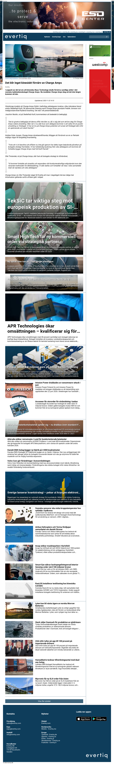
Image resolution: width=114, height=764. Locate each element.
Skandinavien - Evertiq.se (50, 741)
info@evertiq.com (13, 735)
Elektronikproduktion (11, 78)
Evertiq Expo (56, 37)
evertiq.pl (99, 32)
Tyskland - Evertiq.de (49, 735)
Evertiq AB (15, 37)
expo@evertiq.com (13, 729)
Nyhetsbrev (72, 37)
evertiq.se (107, 32)
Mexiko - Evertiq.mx (48, 729)
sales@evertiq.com (14, 723)
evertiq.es (74, 32)
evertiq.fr (82, 32)
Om (64, 37)
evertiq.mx (90, 32)
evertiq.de (66, 32)
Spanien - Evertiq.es (48, 737)
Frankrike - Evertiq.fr (48, 743)
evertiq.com (57, 32)
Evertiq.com (45, 723)
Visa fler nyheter (44, 701)
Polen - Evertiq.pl (47, 739)
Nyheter (47, 37)
